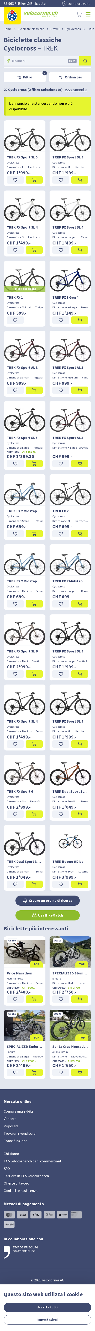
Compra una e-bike (18, 1111)
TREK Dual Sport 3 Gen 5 (70, 791)
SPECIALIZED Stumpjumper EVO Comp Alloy (70, 973)
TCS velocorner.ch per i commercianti (33, 1161)
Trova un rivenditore (20, 1133)
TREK (90, 29)
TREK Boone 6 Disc (67, 861)
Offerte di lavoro (16, 1183)
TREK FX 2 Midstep (22, 511)
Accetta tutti (47, 1307)
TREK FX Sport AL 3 (22, 367)
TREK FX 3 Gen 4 (65, 297)
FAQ (7, 1168)
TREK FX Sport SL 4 (22, 227)
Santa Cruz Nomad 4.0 (70, 1046)
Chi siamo (11, 1153)
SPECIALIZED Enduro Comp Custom (25, 1046)
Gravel (54, 29)
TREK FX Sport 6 (20, 791)
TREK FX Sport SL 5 (22, 157)
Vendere (10, 1118)
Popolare (11, 1126)
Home (8, 29)
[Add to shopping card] (34, 180)
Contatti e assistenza (21, 1190)
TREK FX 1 (15, 297)
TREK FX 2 (60, 511)
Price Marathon (19, 973)
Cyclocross (73, 29)
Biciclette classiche (31, 29)
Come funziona (15, 1140)
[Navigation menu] (88, 14)
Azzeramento (76, 89)
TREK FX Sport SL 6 (22, 651)
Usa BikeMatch (50, 915)
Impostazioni (47, 1319)
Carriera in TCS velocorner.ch (26, 1176)
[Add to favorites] (15, 180)
